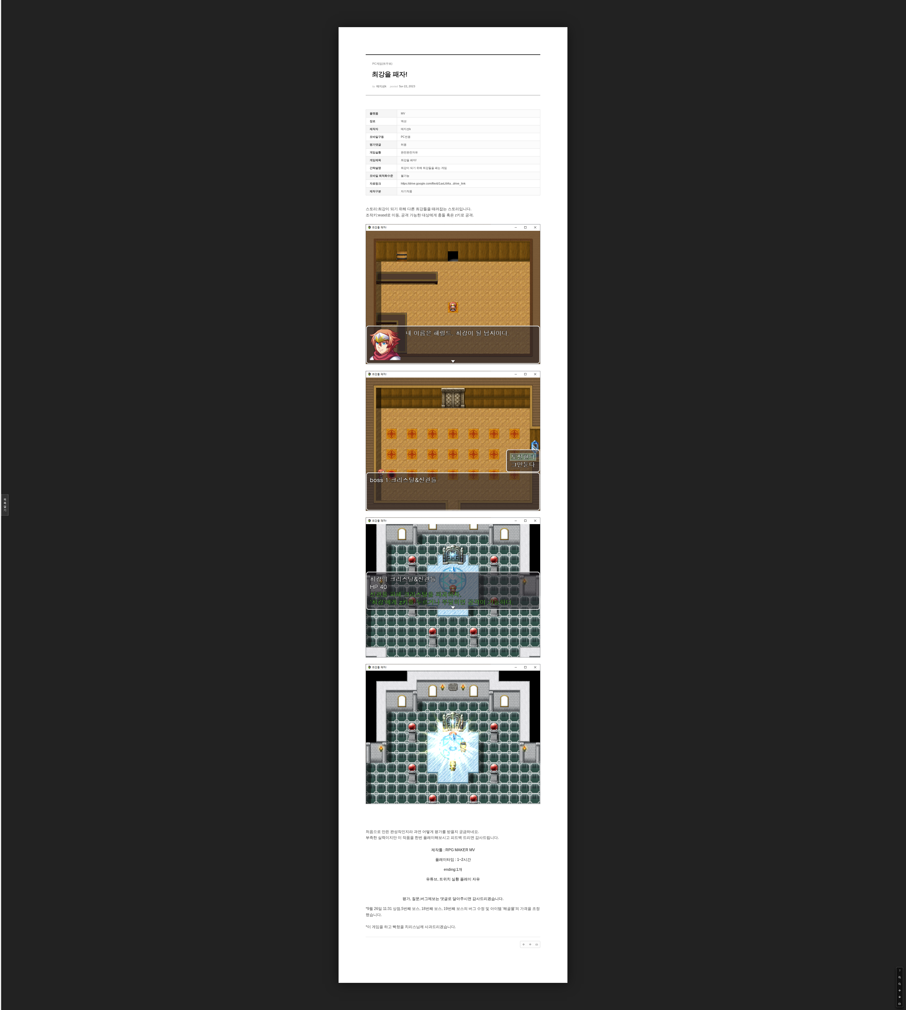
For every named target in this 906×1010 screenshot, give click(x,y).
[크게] (899, 977)
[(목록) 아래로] (899, 997)
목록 (5, 505)
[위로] (899, 990)
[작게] (899, 984)
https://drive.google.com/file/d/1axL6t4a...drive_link (433, 183)
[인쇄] (899, 1003)
